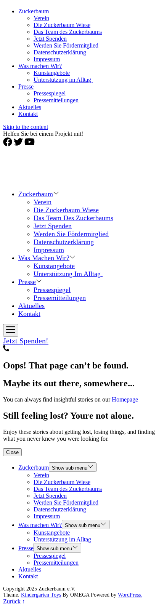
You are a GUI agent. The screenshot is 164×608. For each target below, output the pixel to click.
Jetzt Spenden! (25, 341)
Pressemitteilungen (56, 100)
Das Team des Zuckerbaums (68, 32)
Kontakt (28, 114)
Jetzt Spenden (50, 38)
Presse (26, 86)
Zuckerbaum (33, 11)
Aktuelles (29, 107)
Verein (41, 18)
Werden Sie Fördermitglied (66, 45)
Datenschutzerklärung (60, 52)
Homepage (125, 399)
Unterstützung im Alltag (63, 79)
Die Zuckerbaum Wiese (62, 25)
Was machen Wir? (40, 66)
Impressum (47, 59)
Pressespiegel (50, 93)
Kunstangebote (52, 73)
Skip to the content (25, 127)
